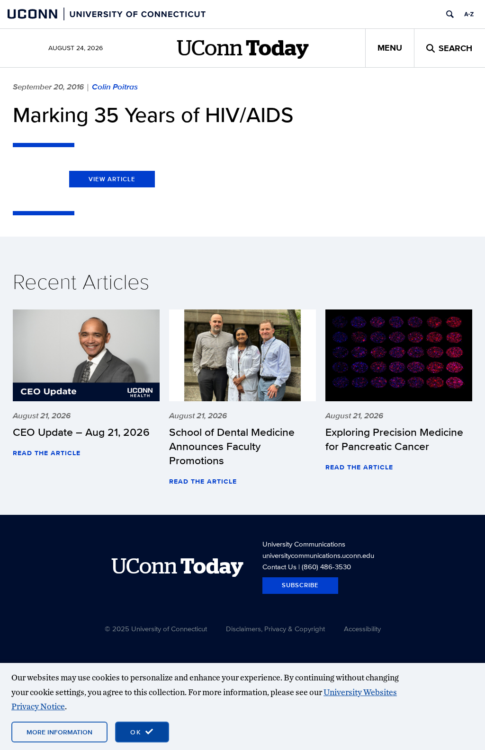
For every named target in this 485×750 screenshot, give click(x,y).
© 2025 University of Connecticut (156, 629)
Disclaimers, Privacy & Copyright (275, 629)
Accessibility (362, 629)
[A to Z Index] (468, 14)
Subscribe (300, 585)
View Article (112, 179)
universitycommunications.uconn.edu (318, 555)
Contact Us (279, 567)
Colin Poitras (115, 86)
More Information (59, 732)
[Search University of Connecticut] (450, 14)
